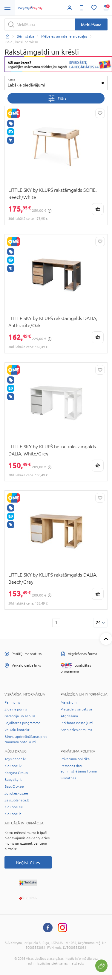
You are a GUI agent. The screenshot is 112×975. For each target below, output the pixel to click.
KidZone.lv (13, 766)
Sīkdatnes (68, 778)
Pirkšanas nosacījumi (77, 723)
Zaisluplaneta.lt (16, 800)
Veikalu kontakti (17, 730)
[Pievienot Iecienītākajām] (100, 113)
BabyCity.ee (14, 786)
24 (98, 622)
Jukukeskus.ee (16, 793)
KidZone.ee (13, 807)
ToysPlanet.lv (15, 759)
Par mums (12, 702)
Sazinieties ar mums (76, 730)
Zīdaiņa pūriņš (15, 709)
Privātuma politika (75, 759)
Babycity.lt (13, 780)
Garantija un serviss (19, 716)
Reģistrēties (28, 862)
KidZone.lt (12, 814)
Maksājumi (69, 702)
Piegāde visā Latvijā (76, 709)
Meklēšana (91, 24)
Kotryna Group (16, 773)
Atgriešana (69, 716)
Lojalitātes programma (22, 723)
